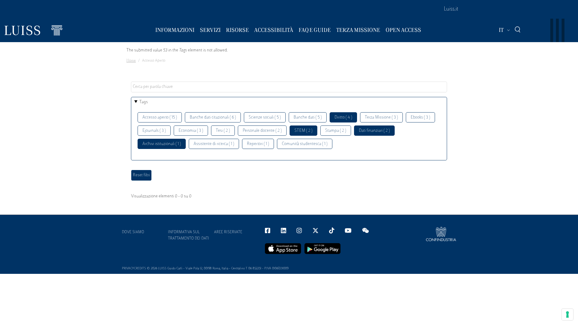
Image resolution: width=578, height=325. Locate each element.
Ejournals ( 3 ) (154, 130)
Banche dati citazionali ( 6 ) (213, 117)
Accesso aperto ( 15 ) (159, 117)
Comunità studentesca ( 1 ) (305, 144)
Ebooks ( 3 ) (420, 117)
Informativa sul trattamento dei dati (188, 235)
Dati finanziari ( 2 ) (374, 130)
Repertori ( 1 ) (258, 144)
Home (131, 61)
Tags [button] (143, 102)
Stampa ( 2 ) (335, 130)
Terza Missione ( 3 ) (381, 117)
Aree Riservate (228, 232)
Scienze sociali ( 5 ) (265, 117)
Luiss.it (451, 9)
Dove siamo (133, 232)
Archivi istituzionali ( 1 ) (161, 144)
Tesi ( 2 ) (223, 130)
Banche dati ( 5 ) (308, 117)
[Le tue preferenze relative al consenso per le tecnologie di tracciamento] (567, 314)
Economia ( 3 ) (191, 130)
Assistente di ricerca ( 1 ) (214, 144)
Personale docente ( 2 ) (262, 130)
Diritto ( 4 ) (343, 117)
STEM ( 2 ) (303, 130)
